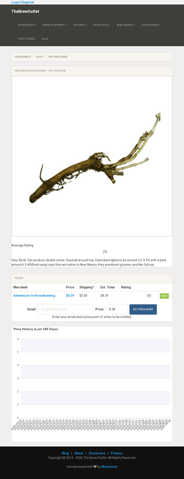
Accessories (150, 25)
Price (99, 309)
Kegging (79, 25)
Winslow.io (109, 466)
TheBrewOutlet (25, 11)
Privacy (116, 453)
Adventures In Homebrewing (34, 295)
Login (15, 2)
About (78, 453)
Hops (39, 56)
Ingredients (26, 25)
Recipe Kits (100, 25)
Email (31, 309)
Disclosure (97, 453)
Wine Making (125, 25)
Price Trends (26, 38)
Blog (45, 38)
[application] (92, 382)
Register (28, 2)
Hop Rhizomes (58, 56)
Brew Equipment (54, 25)
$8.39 (70, 295)
